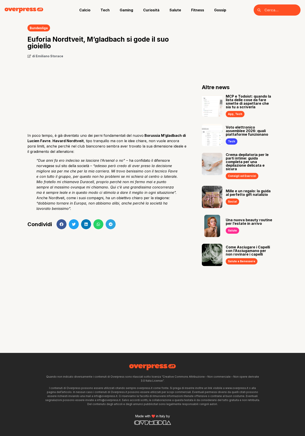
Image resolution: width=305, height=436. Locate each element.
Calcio (84, 10)
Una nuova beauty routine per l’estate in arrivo (249, 222)
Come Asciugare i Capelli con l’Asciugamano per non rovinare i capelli (248, 250)
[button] (61, 224)
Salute (175, 10)
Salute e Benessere (241, 261)
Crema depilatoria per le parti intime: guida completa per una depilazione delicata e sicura (247, 161)
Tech (105, 10)
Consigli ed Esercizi (242, 176)
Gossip (220, 10)
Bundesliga (39, 28)
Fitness (197, 10)
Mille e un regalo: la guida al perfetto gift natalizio (248, 193)
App (231, 114)
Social (232, 201)
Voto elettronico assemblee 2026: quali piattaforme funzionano (247, 131)
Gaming (126, 10)
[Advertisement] (107, 94)
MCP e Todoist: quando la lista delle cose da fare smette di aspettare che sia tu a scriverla (248, 101)
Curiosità (151, 10)
